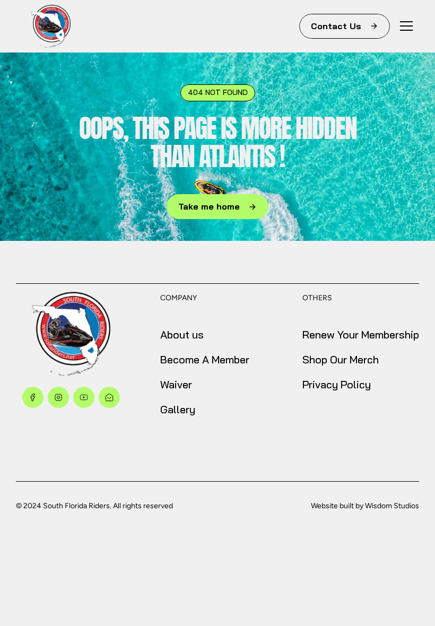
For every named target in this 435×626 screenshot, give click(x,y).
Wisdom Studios (392, 505)
